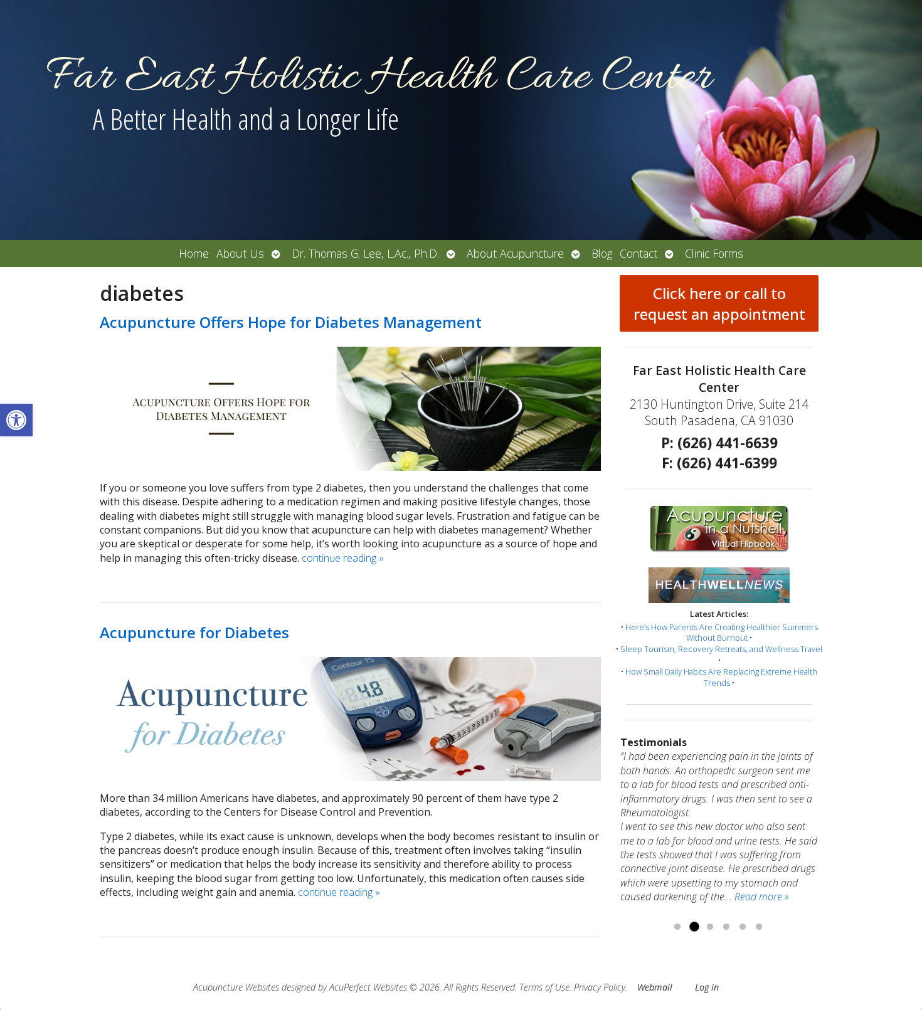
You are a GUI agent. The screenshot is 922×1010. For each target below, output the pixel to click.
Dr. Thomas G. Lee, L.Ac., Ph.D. (365, 253)
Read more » (761, 896)
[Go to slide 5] (742, 927)
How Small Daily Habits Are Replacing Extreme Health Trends (721, 677)
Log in (707, 987)
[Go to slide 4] (726, 927)
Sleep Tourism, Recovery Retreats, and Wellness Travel (721, 649)
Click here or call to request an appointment (719, 303)
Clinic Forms (714, 253)
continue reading (343, 558)
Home (194, 253)
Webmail (654, 987)
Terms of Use (544, 987)
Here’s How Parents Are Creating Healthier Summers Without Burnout (721, 632)
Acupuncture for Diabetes (194, 632)
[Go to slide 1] (677, 927)
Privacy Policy (599, 987)
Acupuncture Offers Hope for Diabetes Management (291, 322)
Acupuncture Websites (236, 987)
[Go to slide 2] (693, 927)
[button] (16, 420)
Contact (638, 253)
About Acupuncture (515, 253)
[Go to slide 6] (759, 927)
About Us (240, 253)
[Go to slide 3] (710, 927)
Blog (601, 253)
